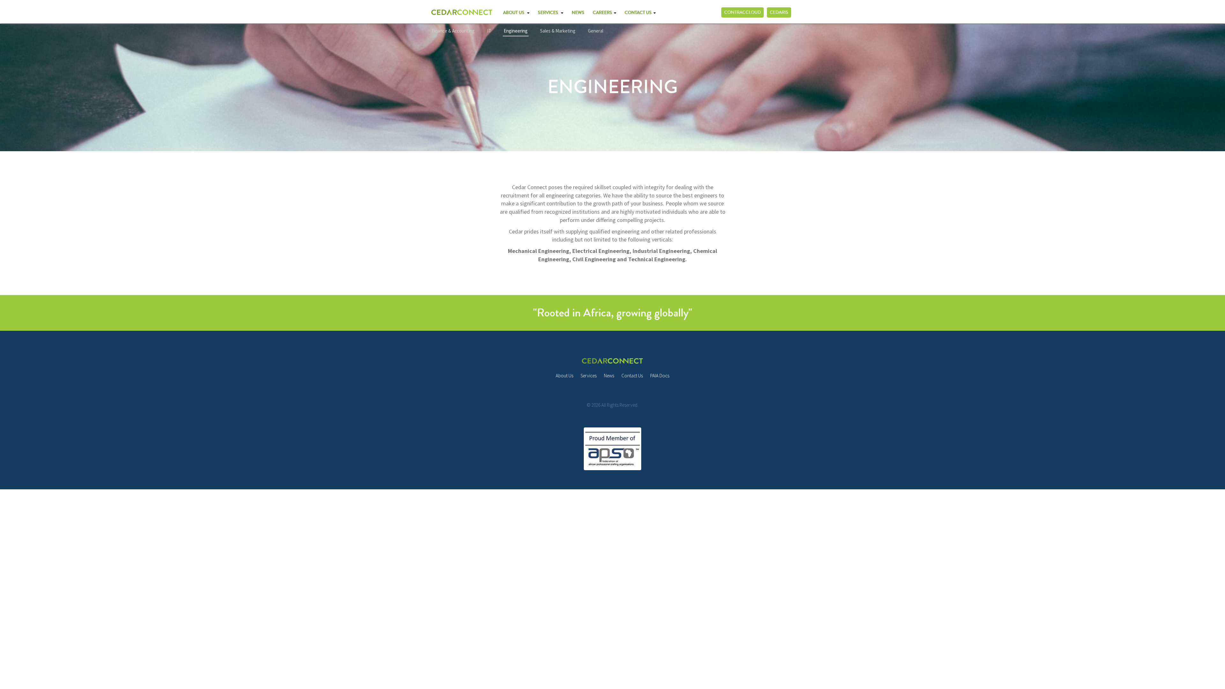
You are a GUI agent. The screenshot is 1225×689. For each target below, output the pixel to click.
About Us (564, 376)
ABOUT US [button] (514, 13)
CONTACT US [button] (639, 13)
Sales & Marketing (557, 31)
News (609, 376)
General (595, 31)
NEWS (578, 13)
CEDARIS (779, 12)
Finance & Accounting (453, 31)
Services (589, 376)
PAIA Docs (659, 376)
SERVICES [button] (549, 13)
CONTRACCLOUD (742, 12)
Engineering (516, 31)
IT (489, 31)
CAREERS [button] (603, 13)
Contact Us (632, 376)
